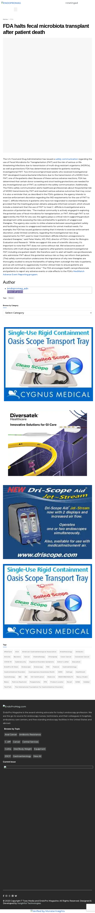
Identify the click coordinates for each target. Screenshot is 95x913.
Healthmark (80, 672)
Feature (56, 667)
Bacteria (17, 657)
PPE (45, 682)
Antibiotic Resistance (30, 734)
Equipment (39, 749)
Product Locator (56, 682)
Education (76, 662)
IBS (26, 677)
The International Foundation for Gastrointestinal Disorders (39, 687)
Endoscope (26, 667)
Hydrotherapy (9, 677)
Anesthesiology (66, 652)
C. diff (8, 742)
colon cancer (66, 657)
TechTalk (8, 687)
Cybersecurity (20, 662)
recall (69, 682)
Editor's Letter (63, 662)
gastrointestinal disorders (14, 672)
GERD (60, 672)
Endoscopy (38, 667)
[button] (15, 9)
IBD (20, 677)
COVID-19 (8, 662)
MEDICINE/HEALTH (65, 677)
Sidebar (86, 682)
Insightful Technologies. (29, 903)
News (11, 298)
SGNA (77, 682)
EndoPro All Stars (11, 667)
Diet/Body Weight (23, 749)
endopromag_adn (17, 288)
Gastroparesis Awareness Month (42, 672)
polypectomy (35, 682)
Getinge (69, 672)
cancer (27, 657)
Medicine (51, 677)
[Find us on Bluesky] (16, 896)
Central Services (30, 742)
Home (5, 19)
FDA (11, 19)
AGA (17, 652)
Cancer (16, 742)
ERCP (8, 756)
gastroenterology (70, 667)
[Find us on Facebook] (3, 896)
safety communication (66, 159)
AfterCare (8, 652)
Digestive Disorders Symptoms (41, 662)
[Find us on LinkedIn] (12, 896)
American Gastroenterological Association (39, 652)
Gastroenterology (22, 756)
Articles (7, 657)
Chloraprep (52, 657)
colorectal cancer (82, 657)
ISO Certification (37, 677)
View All (37, 756)
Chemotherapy (39, 657)
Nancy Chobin (82, 677)
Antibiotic (79, 652)
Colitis (8, 749)
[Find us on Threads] (9, 896)
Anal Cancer (11, 734)
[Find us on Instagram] (6, 896)
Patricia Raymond (19, 682)
